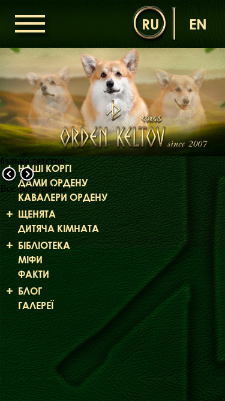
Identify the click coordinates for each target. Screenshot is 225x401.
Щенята (37, 214)
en (198, 23)
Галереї (35, 305)
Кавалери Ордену (62, 197)
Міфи (30, 260)
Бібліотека (44, 245)
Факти (33, 274)
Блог (30, 291)
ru (150, 23)
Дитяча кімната (58, 228)
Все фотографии (33, 188)
